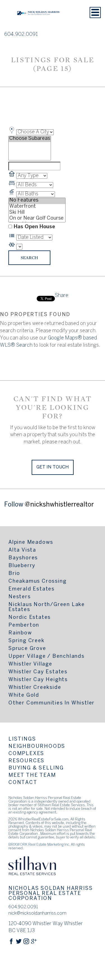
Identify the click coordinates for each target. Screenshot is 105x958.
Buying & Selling (36, 768)
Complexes (26, 753)
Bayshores (23, 558)
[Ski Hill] (37, 213)
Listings (22, 739)
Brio (14, 573)
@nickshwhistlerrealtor (59, 505)
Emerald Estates (31, 589)
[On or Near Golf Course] (37, 219)
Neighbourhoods (36, 746)
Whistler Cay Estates (37, 672)
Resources (26, 761)
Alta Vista (22, 550)
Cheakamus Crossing (37, 581)
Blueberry (22, 566)
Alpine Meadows (30, 542)
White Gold (23, 695)
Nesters (19, 597)
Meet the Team (32, 775)
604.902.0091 (21, 34)
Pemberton (23, 625)
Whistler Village (30, 664)
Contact (22, 782)
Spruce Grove (27, 648)
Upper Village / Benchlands (46, 656)
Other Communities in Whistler (51, 703)
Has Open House (34, 227)
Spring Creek (26, 641)
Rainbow (20, 633)
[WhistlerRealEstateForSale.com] (38, 23)
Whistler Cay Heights (38, 679)
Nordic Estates (29, 617)
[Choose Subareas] (30, 139)
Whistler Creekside (34, 687)
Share (61, 295)
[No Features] (37, 201)
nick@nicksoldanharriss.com (37, 913)
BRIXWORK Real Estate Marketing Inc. (39, 845)
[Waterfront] (37, 207)
